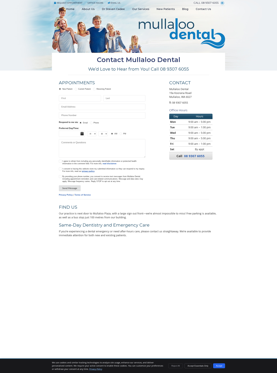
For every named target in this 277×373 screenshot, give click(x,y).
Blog (185, 9)
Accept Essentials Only (198, 366)
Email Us (115, 3)
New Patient (67, 89)
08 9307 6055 (210, 3)
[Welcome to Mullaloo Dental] (182, 47)
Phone (96, 123)
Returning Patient (104, 89)
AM (115, 134)
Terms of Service (82, 195)
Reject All (175, 366)
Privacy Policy (66, 195)
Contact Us (203, 9)
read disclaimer (109, 163)
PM (124, 134)
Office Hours (95, 3)
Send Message (69, 188)
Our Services (140, 9)
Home (70, 9)
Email (85, 123)
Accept (219, 366)
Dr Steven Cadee (113, 9)
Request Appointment (69, 3)
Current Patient (84, 89)
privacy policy (88, 171)
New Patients (166, 9)
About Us (88, 9)
